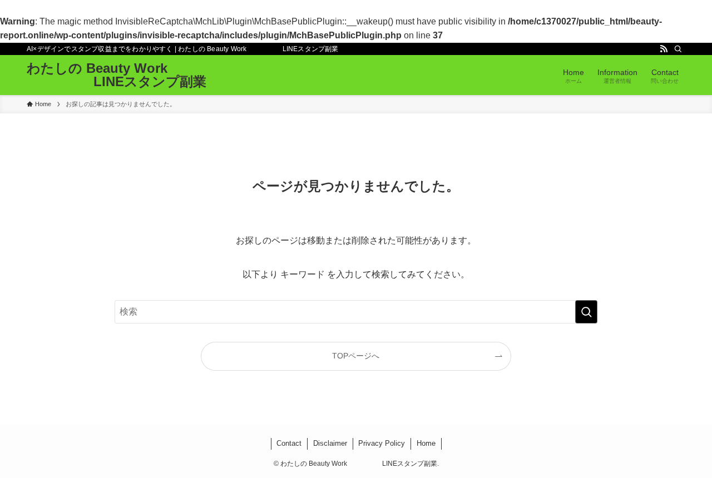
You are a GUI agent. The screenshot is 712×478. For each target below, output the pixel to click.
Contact (288, 443)
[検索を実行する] (586, 311)
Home (426, 443)
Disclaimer (330, 443)
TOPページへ (355, 355)
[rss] (663, 49)
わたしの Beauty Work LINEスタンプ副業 (116, 75)
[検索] (678, 49)
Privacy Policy (381, 443)
